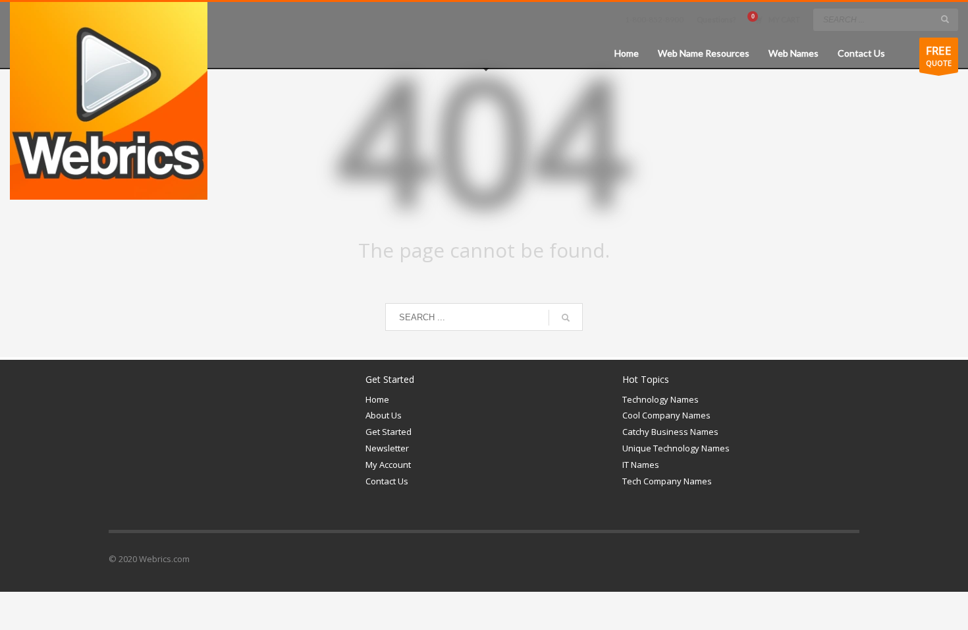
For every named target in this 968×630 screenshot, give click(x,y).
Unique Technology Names (676, 448)
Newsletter (387, 448)
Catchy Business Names (670, 432)
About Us (383, 415)
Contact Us (386, 481)
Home (377, 399)
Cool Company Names (666, 415)
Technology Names (660, 399)
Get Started (388, 432)
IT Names (640, 465)
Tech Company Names (667, 481)
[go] (945, 19)
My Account (388, 465)
